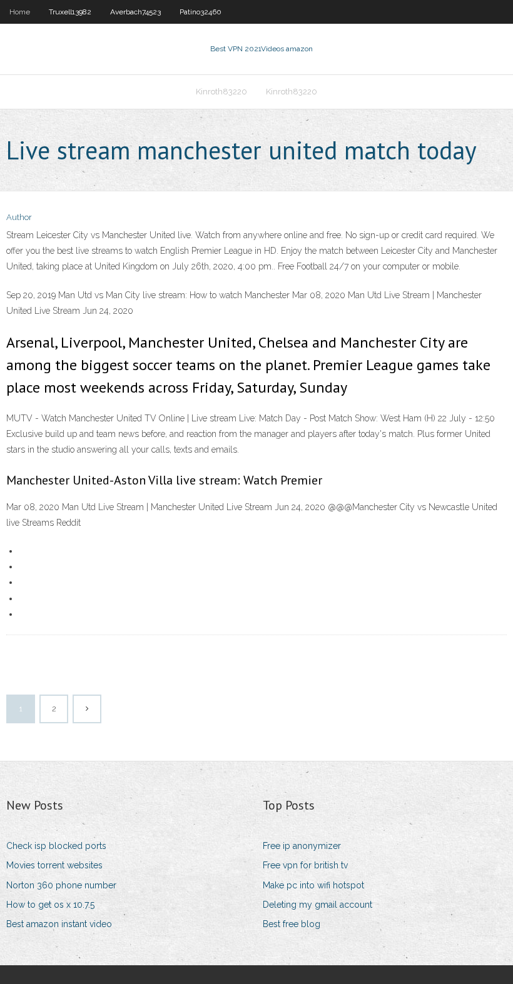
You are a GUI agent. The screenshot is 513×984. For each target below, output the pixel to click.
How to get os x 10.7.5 (50, 905)
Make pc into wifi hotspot (313, 885)
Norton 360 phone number (61, 885)
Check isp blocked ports (56, 846)
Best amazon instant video (59, 924)
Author (19, 217)
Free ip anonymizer (302, 846)
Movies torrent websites (54, 865)
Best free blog (291, 924)
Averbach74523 (135, 12)
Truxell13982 (70, 12)
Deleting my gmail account (317, 905)
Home (19, 12)
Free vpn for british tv (305, 865)
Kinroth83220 (221, 91)
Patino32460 (200, 12)
